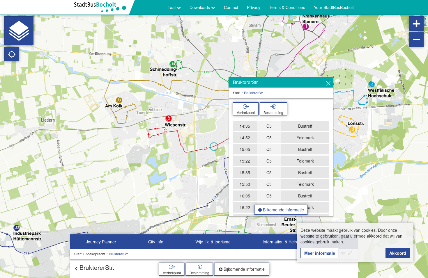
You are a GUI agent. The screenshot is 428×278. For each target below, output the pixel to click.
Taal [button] (172, 7)
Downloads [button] (200, 7)
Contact (231, 7)
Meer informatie (319, 253)
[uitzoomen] (416, 39)
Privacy (253, 7)
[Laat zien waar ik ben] (11, 54)
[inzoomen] (416, 23)
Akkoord (397, 253)
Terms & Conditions (287, 7)
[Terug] (76, 268)
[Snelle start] (18, 30)
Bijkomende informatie (283, 210)
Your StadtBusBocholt (334, 7)
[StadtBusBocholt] (102, 7)
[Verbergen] (328, 83)
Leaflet (425, 21)
